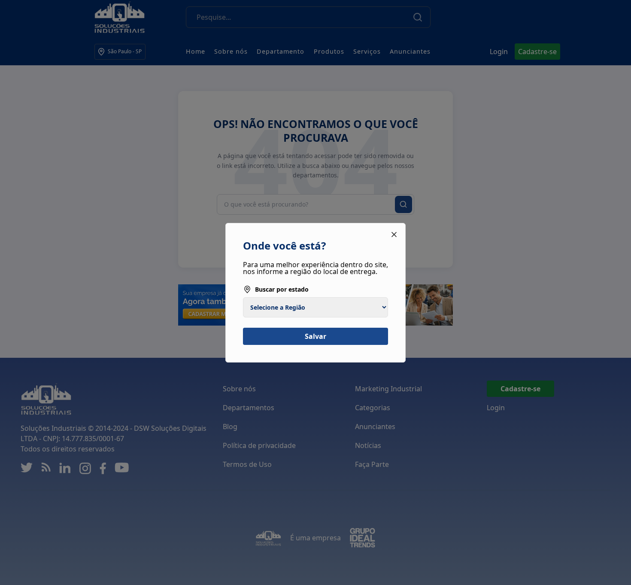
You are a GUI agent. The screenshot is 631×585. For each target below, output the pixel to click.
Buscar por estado (282, 289)
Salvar (315, 336)
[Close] (394, 234)
